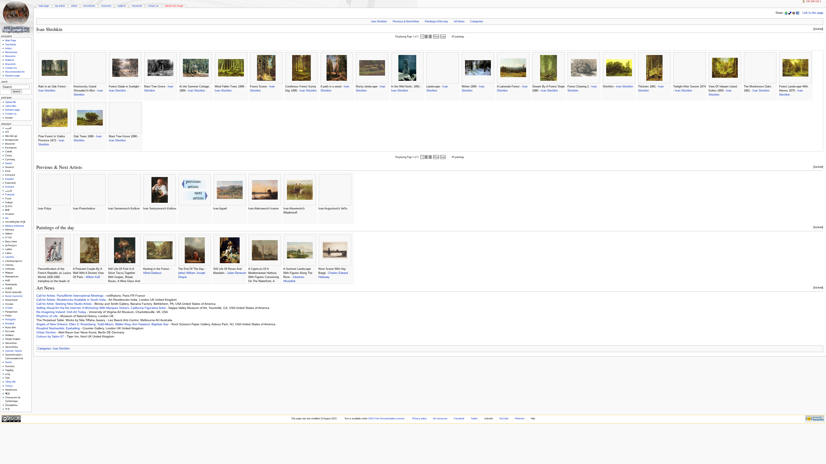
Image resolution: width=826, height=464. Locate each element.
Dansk (8, 163)
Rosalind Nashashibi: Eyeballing (58, 328)
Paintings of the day (436, 21)
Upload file (10, 102)
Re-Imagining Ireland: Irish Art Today (61, 312)
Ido (6, 218)
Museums (106, 6)
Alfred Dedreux (152, 273)
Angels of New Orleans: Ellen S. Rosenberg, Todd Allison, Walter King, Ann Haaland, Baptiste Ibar (103, 324)
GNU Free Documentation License (386, 418)
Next (436, 36)
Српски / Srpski (13, 351)
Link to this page (813, 12)
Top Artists (60, 6)
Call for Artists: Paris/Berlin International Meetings (70, 295)
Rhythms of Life (47, 316)
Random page (12, 75)
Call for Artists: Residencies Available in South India (71, 299)
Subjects (121, 6)
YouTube (504, 418)
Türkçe (9, 386)
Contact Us (153, 6)
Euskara (9, 186)
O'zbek (9, 308)
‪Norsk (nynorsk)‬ (14, 296)
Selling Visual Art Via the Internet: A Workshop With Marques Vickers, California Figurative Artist (101, 308)
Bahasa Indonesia (14, 225)
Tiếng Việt (10, 381)
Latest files (10, 106)
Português (10, 319)
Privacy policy (419, 418)
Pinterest (519, 418)
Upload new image (174, 6)
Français (9, 194)
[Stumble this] (785, 12)
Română (9, 323)
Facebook (459, 418)
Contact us (11, 113)
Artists (74, 6)
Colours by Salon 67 (50, 336)
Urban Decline (46, 332)
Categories (476, 21)
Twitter (474, 418)
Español (9, 179)
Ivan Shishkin (379, 21)
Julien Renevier (236, 273)
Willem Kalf (93, 277)
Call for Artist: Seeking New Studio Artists (64, 303)
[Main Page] (16, 16)
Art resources (440, 418)
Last (443, 36)
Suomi (8, 362)
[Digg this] (793, 12)
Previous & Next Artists (406, 21)
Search (4, 81)
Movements (89, 6)
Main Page (43, 6)
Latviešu (9, 257)
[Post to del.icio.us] (789, 12)
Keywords (137, 6)
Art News (459, 21)
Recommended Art (15, 71)
